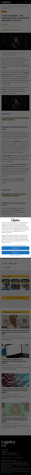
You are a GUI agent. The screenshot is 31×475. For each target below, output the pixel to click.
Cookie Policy (12, 255)
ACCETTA (15, 248)
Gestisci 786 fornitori (7, 245)
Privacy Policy (18, 255)
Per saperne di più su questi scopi (19, 245)
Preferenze (15, 252)
